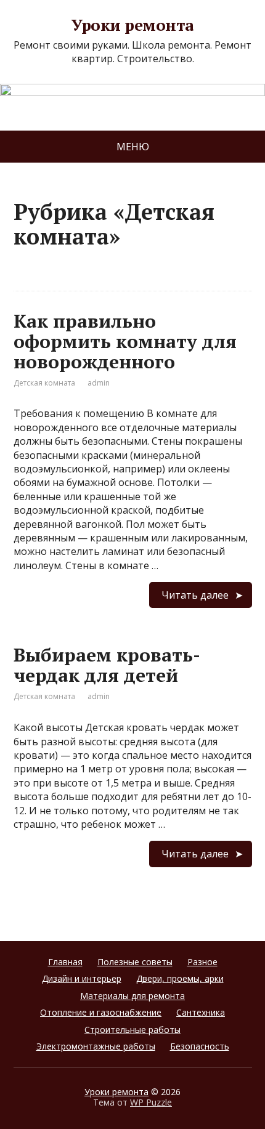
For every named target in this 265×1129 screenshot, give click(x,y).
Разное (202, 962)
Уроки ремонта (132, 25)
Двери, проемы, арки (180, 978)
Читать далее (195, 595)
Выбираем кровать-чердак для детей (107, 664)
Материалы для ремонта (132, 996)
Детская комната (44, 383)
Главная (65, 962)
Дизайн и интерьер (81, 978)
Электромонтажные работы (95, 1046)
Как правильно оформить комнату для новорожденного (125, 341)
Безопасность (199, 1046)
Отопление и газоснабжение (100, 1012)
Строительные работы (132, 1029)
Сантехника (200, 1012)
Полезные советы (135, 962)
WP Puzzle (151, 1102)
